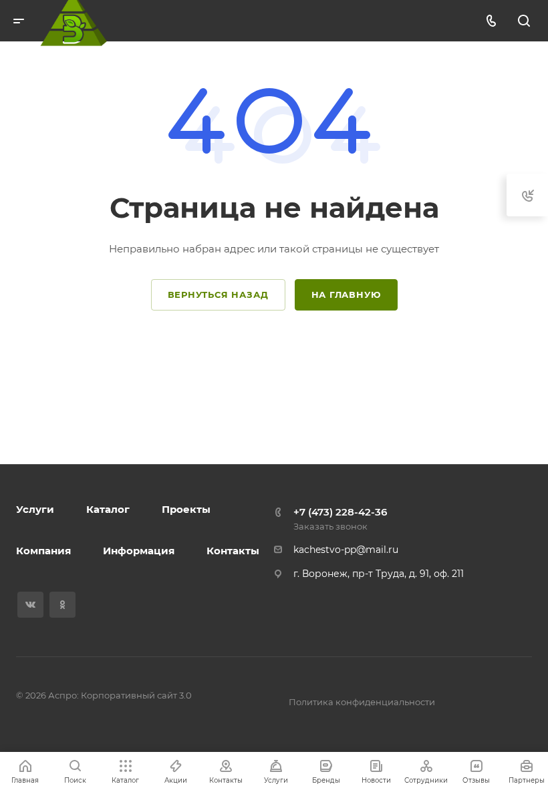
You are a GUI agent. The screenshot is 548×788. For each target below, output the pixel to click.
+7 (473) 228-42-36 (340, 512)
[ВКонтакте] (30, 605)
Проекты (186, 509)
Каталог (108, 509)
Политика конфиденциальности (362, 702)
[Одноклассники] (62, 605)
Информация (138, 550)
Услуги (35, 509)
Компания (43, 550)
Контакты (233, 550)
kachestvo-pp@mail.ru (345, 550)
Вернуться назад (218, 294)
